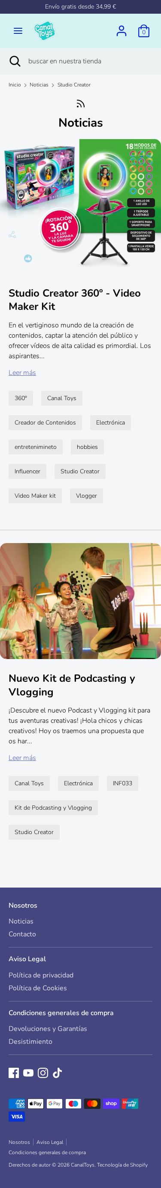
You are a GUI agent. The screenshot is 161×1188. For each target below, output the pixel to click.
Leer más (22, 372)
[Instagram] (43, 1073)
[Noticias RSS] (80, 103)
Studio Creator (80, 471)
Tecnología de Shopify (122, 1164)
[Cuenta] (121, 27)
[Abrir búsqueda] (14, 61)
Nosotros (23, 905)
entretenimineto (36, 447)
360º (21, 398)
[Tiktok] (57, 1073)
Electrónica (110, 423)
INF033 (122, 783)
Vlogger (86, 496)
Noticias (80, 123)
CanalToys (82, 1164)
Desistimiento (30, 1041)
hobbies (87, 447)
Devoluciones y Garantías (48, 1029)
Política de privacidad (41, 975)
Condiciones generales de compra (61, 1013)
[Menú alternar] (18, 31)
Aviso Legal (27, 959)
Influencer (27, 471)
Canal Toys (61, 398)
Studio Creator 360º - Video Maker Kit (75, 299)
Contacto (22, 934)
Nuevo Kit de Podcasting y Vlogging (72, 684)
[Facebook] (14, 1073)
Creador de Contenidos (45, 423)
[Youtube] (28, 1073)
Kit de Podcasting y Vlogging (53, 808)
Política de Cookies (38, 988)
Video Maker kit (35, 496)
